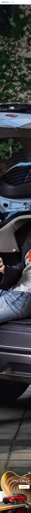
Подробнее (24, 486)
